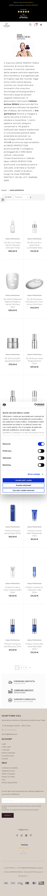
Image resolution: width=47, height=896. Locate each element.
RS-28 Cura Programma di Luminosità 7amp (34, 245)
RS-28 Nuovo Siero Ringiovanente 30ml (34, 361)
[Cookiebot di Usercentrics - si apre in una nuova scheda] (34, 404)
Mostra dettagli (34, 474)
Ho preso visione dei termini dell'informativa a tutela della (20, 807)
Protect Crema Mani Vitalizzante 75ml (34, 533)
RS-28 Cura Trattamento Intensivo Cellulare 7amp (12, 245)
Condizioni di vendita (10, 768)
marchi (4, 190)
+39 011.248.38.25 (10, 730)
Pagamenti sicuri (8, 771)
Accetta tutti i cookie (23, 480)
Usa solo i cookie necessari (23, 490)
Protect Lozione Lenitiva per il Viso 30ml (34, 590)
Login (4, 744)
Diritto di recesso (8, 774)
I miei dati (5, 750)
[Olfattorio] (6, 25)
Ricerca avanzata (8, 753)
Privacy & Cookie (8, 777)
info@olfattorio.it (10, 734)
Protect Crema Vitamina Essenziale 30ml (34, 646)
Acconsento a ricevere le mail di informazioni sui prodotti (20, 810)
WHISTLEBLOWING (9, 782)
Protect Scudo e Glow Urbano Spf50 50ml (12, 590)
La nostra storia (8, 756)
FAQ (3, 780)
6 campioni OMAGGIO (31, 5)
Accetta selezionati (23, 485)
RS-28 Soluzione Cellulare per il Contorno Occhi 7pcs (34, 301)
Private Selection (28, 2)
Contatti (5, 759)
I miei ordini (6, 747)
